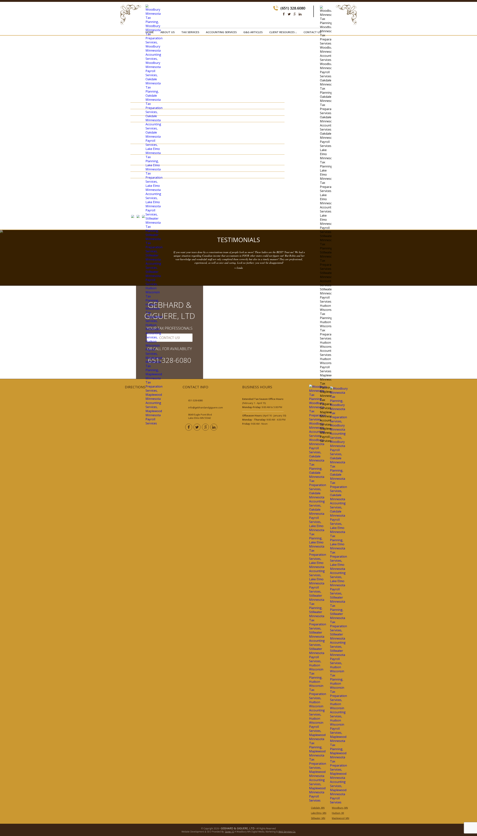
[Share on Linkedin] (143, 217)
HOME (150, 32)
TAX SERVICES (190, 32)
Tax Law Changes (301, 78)
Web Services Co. (287, 831)
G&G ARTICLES (253, 32)
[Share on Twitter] (138, 217)
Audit (293, 59)
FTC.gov (201, 202)
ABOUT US (167, 32)
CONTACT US (312, 32)
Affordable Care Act (304, 54)
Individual (297, 69)
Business (295, 64)
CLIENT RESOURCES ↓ (283, 32)
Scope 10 (229, 831)
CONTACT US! (169, 337)
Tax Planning (299, 83)
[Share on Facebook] (132, 217)
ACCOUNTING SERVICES (221, 32)
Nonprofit (297, 73)
